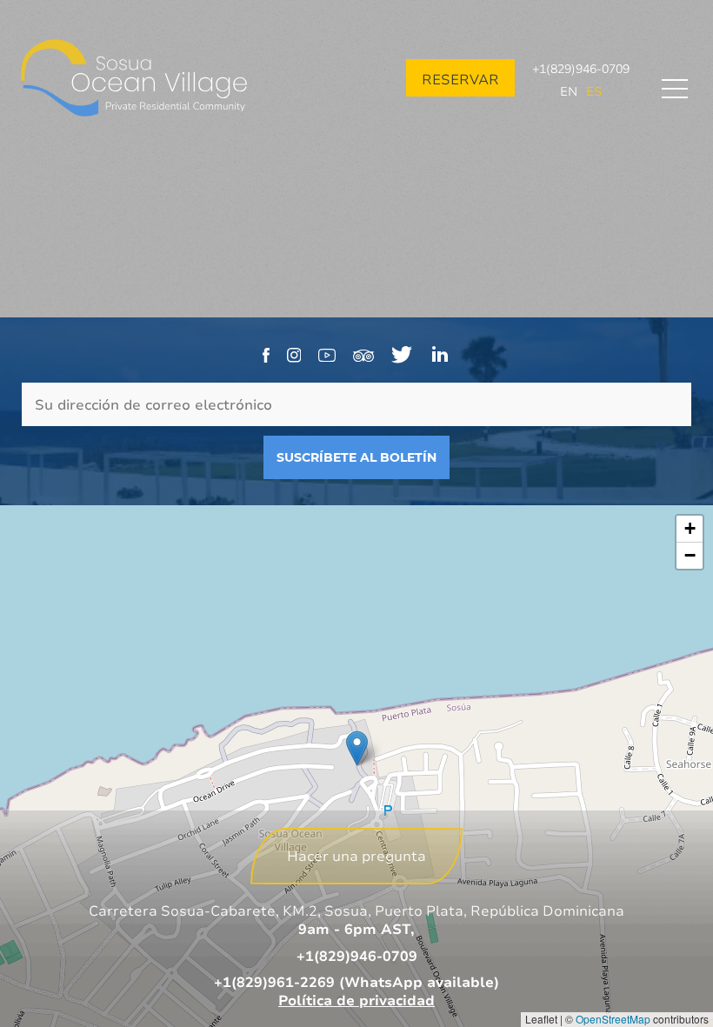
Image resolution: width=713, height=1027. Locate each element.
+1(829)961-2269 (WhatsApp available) (356, 981)
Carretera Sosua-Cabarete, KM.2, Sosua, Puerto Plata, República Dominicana (356, 910)
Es (594, 91)
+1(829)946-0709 (581, 68)
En (568, 91)
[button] (357, 748)
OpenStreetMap (613, 1018)
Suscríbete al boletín (356, 457)
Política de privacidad (356, 1000)
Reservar (460, 79)
